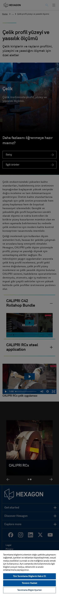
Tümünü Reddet (29, 583)
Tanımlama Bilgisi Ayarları (29, 590)
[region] (29, 572)
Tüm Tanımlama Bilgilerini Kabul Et (29, 576)
